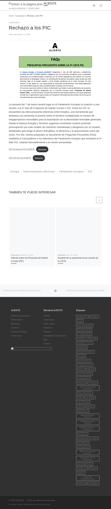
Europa (80, 356)
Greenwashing (84, 374)
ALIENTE (20, 500)
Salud (80, 464)
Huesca (81, 383)
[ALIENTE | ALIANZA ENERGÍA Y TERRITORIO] (26, 4)
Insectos (92, 383)
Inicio (11, 16)
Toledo (80, 473)
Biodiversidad (84, 330)
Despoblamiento (85, 352)
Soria (89, 464)
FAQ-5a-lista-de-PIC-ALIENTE (22, 149)
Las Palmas (83, 402)
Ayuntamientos (84, 325)
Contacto (15, 328)
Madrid (90, 406)
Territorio (81, 468)
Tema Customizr (44, 504)
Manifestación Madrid (87, 422)
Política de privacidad (20, 316)
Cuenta (47, 316)
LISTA (80, 406)
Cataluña (81, 347)
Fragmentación (84, 365)
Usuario (47, 344)
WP (21, 504)
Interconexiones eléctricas (88, 388)
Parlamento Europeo (87, 438)
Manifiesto (15, 324)
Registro (47, 332)
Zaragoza (93, 483)
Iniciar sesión (49, 324)
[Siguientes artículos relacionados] (99, 200)
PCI (79, 443)
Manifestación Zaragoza (87, 429)
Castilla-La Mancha (86, 339)
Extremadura (83, 361)
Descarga (42, 149)
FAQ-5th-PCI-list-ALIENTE (20, 158)
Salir (45, 340)
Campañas (20, 16)
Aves (79, 321)
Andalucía (82, 317)
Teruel (93, 468)
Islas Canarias (84, 393)
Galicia (80, 369)
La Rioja (90, 398)
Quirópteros (83, 447)
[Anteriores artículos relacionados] (92, 200)
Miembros (48, 328)
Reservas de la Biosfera (87, 459)
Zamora (81, 483)
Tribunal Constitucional (88, 478)
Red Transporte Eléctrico (87, 452)
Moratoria (82, 434)
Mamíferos (82, 411)
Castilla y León (84, 343)
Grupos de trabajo (19, 332)
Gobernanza (16, 336)
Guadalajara (83, 378)
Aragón (94, 317)
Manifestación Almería (87, 416)
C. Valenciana (84, 334)
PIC (86, 443)
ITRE (79, 398)
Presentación (16, 320)
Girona (91, 369)
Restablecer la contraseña (55, 336)
